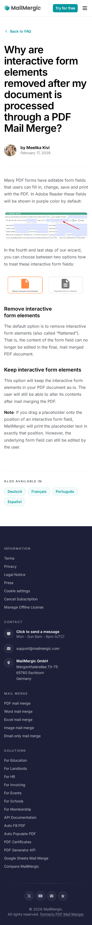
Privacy (10, 566)
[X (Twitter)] (29, 896)
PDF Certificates (17, 842)
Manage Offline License (23, 607)
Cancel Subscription (21, 599)
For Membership (17, 809)
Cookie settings (17, 591)
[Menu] (85, 8)
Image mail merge (19, 727)
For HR (9, 776)
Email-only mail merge (22, 736)
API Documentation (20, 817)
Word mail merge (18, 711)
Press (8, 582)
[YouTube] (40, 896)
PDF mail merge (17, 703)
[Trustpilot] (62, 896)
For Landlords (15, 768)
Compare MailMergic (21, 866)
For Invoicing (14, 785)
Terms (9, 558)
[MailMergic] (22, 8)
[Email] (51, 896)
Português (65, 491)
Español (15, 501)
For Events (12, 793)
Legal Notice (14, 574)
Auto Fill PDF (14, 825)
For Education (15, 760)
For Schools (13, 801)
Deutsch (15, 491)
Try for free (65, 8)
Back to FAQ (20, 31)
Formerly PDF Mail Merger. (62, 914)
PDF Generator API (20, 850)
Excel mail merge (18, 719)
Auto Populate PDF (20, 833)
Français (39, 491)
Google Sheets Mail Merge (26, 858)
